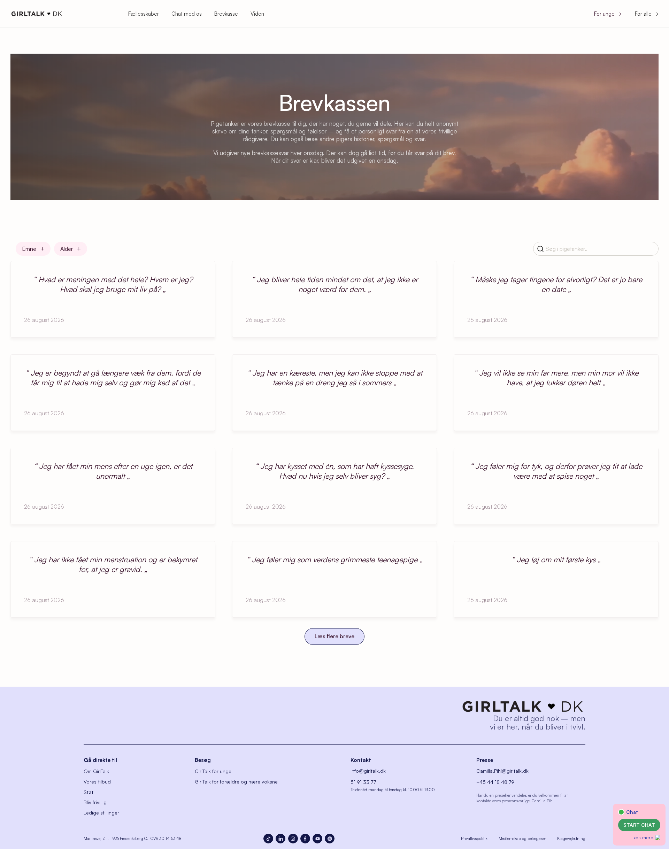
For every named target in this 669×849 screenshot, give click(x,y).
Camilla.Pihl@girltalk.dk (502, 771)
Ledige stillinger (101, 813)
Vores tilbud (97, 782)
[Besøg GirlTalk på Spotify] (329, 838)
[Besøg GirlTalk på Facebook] (305, 838)
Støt (88, 792)
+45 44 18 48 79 (495, 782)
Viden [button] (257, 13)
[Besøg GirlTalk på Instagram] (293, 838)
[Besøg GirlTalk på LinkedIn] (280, 838)
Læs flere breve (334, 636)
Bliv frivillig (95, 802)
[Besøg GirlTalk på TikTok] (268, 838)
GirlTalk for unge (213, 771)
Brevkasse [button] (226, 13)
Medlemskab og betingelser (522, 838)
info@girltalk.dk (368, 771)
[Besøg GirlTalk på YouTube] (317, 838)
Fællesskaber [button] (143, 13)
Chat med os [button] (186, 13)
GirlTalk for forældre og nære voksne (236, 782)
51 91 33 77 (363, 782)
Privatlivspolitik (474, 838)
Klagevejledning (571, 838)
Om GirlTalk (96, 771)
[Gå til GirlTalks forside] (522, 706)
